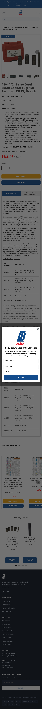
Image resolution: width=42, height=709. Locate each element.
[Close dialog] (38, 328)
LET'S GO (21, 377)
